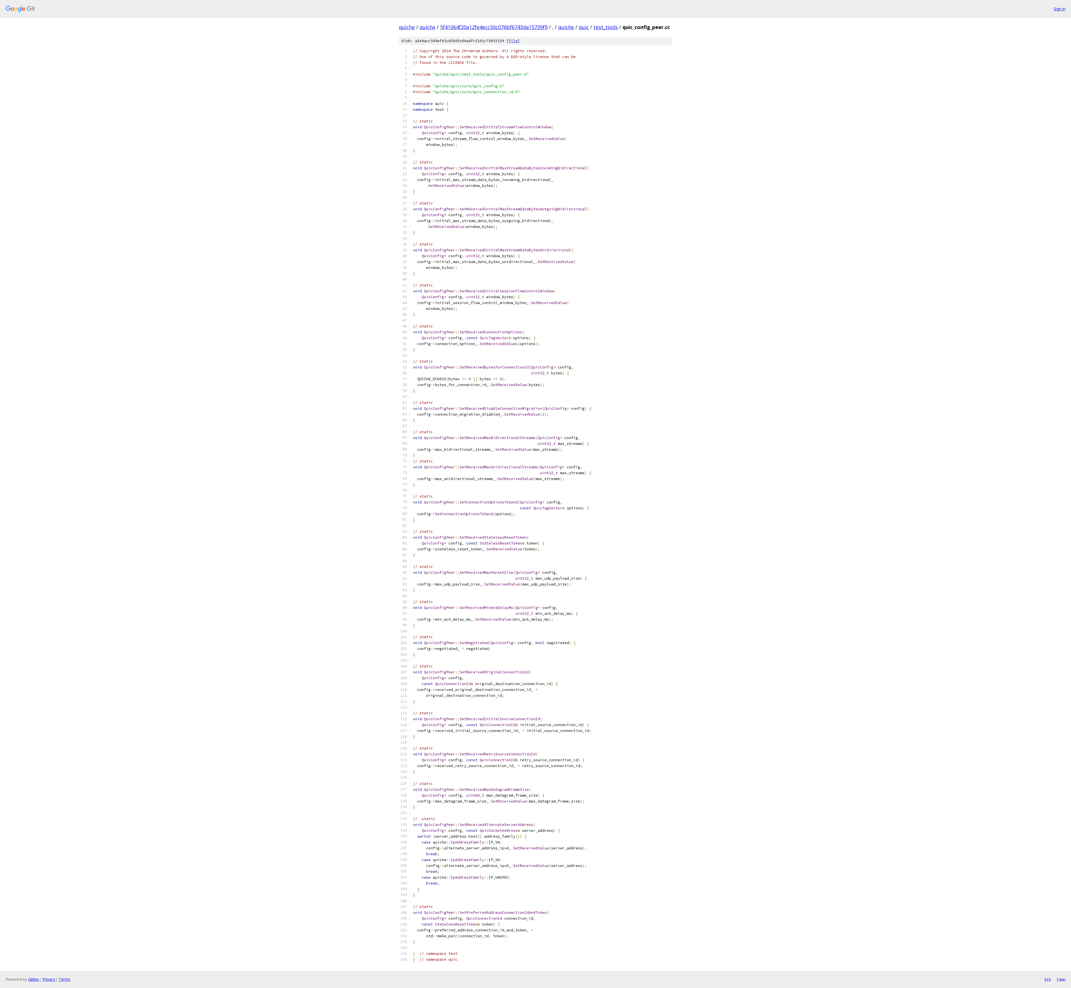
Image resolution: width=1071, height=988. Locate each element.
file (513, 40)
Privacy (48, 979)
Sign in (1059, 8)
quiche (407, 27)
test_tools (606, 27)
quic (584, 27)
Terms (64, 979)
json (1060, 979)
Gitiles (33, 979)
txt (1047, 979)
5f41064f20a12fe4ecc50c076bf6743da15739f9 (493, 27)
